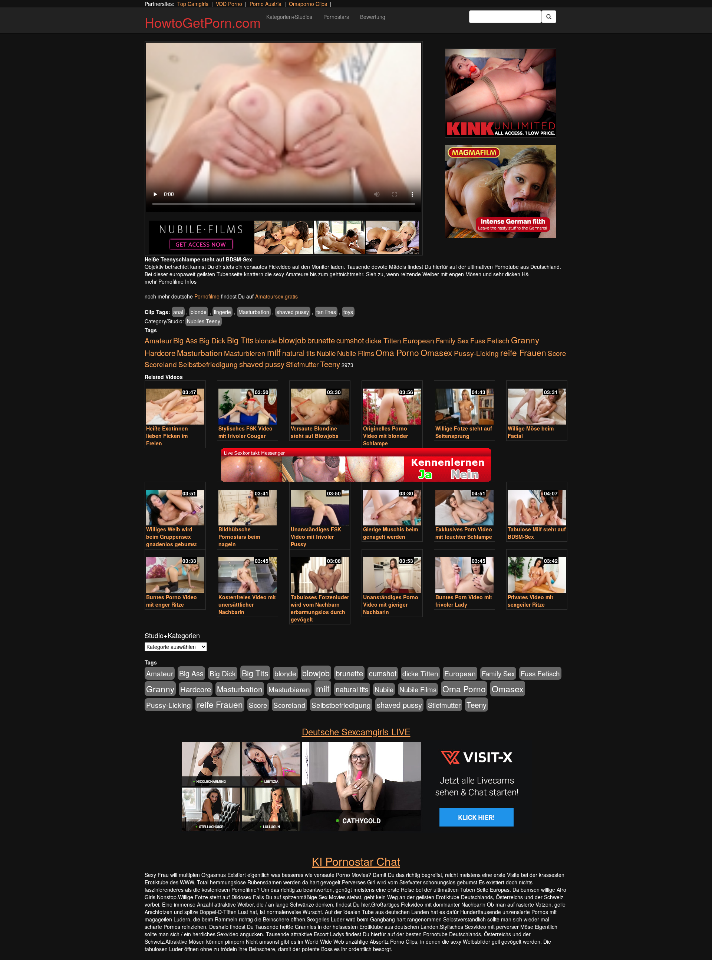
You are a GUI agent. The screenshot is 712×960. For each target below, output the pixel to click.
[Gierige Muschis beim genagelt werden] (392, 504)
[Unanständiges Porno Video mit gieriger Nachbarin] (392, 572)
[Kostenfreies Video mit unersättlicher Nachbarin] (247, 572)
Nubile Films (355, 353)
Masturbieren (245, 353)
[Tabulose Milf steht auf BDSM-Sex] (537, 504)
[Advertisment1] (500, 93)
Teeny (330, 363)
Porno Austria (265, 3)
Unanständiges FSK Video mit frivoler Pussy (316, 536)
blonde (199, 312)
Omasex (436, 352)
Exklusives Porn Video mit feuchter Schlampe (463, 532)
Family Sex (452, 340)
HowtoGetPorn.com (203, 22)
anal (178, 312)
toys (348, 312)
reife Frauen (523, 352)
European (418, 340)
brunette (321, 340)
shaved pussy (293, 312)
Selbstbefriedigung (208, 364)
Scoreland (161, 364)
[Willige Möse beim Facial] (537, 403)
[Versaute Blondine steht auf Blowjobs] (320, 403)
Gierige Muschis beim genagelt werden (390, 532)
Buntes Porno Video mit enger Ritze (171, 600)
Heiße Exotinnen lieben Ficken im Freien (167, 436)
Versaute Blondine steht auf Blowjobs (315, 432)
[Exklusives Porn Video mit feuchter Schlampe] (464, 504)
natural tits (298, 353)
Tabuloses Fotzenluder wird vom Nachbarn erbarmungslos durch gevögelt (320, 608)
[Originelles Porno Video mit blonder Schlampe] (392, 403)
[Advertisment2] (500, 191)
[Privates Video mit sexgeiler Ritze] (537, 572)
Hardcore (160, 352)
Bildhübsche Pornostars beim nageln (239, 536)
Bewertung (372, 16)
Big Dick (212, 340)
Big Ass (185, 340)
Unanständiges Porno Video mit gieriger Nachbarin (390, 604)
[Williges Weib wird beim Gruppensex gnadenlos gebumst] (175, 504)
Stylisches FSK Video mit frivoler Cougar (245, 432)
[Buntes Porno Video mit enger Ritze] (175, 572)
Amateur (158, 340)
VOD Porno (229, 3)
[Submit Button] (548, 16)
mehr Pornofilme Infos (171, 281)
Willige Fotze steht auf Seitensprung (463, 432)
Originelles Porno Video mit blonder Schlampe (385, 436)
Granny (525, 340)
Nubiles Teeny (203, 321)
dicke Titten (383, 340)
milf (274, 352)
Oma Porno (397, 352)
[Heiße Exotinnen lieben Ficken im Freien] (175, 403)
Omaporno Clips (308, 3)
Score (557, 353)
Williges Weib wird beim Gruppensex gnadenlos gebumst (171, 536)
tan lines (326, 312)
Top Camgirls (192, 3)
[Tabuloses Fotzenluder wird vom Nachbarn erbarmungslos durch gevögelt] (320, 572)
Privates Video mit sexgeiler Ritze (530, 600)
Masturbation (253, 312)
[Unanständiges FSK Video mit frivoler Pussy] (320, 504)
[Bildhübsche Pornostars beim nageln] (247, 504)
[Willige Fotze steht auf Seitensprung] (464, 403)
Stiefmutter (302, 364)
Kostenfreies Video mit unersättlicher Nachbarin (247, 604)
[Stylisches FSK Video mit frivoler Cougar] (247, 403)
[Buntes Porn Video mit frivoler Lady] (464, 572)
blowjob (292, 340)
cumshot (350, 340)
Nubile (326, 353)
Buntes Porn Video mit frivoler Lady (463, 600)
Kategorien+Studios (289, 16)
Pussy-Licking (476, 353)
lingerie (222, 312)
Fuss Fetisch (490, 340)
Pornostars (336, 16)
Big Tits (240, 340)
